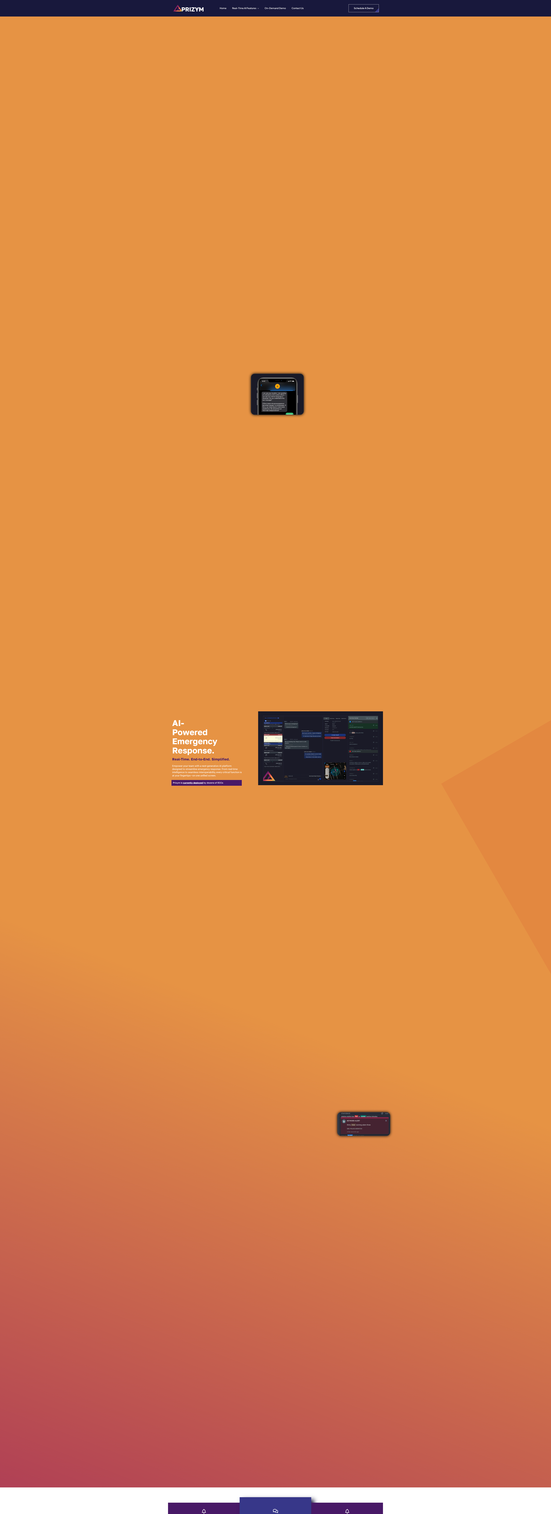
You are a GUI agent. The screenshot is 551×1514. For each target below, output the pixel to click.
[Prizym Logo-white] (188, 4)
